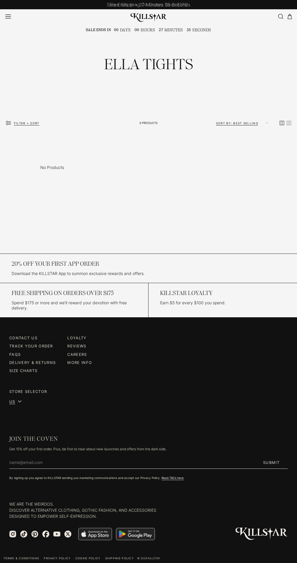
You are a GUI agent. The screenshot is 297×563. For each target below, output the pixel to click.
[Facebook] (45, 534)
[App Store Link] (95, 534)
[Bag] (290, 16)
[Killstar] (262, 534)
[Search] (280, 16)
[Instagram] (12, 534)
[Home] (149, 16)
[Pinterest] (34, 534)
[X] (67, 534)
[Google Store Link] (135, 534)
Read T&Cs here (173, 478)
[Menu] (8, 16)
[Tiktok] (23, 534)
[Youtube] (56, 534)
